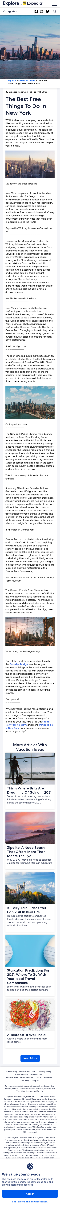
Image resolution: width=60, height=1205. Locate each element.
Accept (30, 1193)
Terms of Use (36, 1074)
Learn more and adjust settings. (30, 1201)
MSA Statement (44, 1077)
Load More (30, 1058)
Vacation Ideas (26, 80)
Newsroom (24, 1071)
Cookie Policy (21, 1074)
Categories (10, 11)
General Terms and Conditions (20, 1077)
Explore (12, 80)
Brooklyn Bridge (19, 664)
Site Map (25, 1080)
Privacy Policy (45, 1071)
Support (35, 1080)
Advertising (11, 1071)
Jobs (34, 1071)
